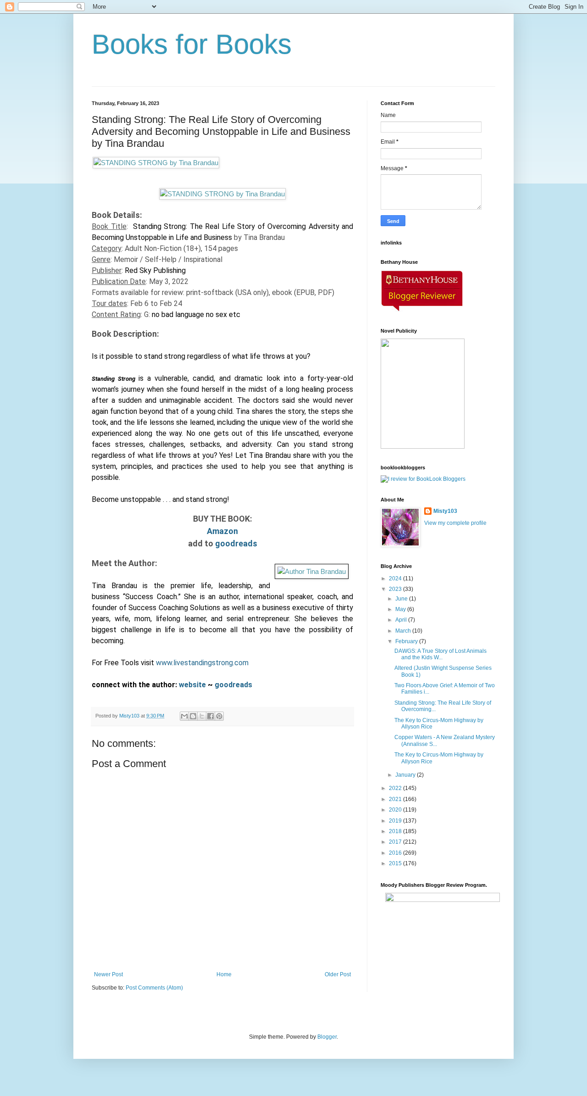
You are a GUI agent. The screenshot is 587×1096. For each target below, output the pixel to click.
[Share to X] (201, 716)
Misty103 (445, 511)
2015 (396, 863)
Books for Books (192, 44)
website (193, 684)
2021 (396, 799)
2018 (396, 831)
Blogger (327, 1037)
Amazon (222, 531)
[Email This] (184, 716)
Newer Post (108, 974)
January (406, 775)
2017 (396, 842)
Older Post (338, 974)
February (407, 641)
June (402, 598)
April (401, 620)
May (401, 609)
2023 (396, 589)
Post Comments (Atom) (154, 988)
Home (224, 974)
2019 (396, 821)
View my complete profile (455, 523)
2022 (396, 788)
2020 (396, 810)
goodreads (236, 543)
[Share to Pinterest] (219, 716)
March (403, 631)
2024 (396, 578)
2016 (396, 853)
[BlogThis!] (193, 716)
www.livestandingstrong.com (202, 662)
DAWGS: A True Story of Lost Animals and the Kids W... (440, 654)
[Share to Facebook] (210, 716)
